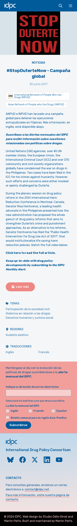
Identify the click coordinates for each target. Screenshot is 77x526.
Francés (43, 352)
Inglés (10, 352)
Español (61, 410)
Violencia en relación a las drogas (28, 313)
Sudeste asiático (17, 335)
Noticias (38, 62)
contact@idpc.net (37, 489)
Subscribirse (18, 425)
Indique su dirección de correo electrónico (32, 386)
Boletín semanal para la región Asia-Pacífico (39, 417)
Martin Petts (12, 521)
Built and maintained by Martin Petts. (47, 521)
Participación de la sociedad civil (28, 309)
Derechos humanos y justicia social (29, 317)
